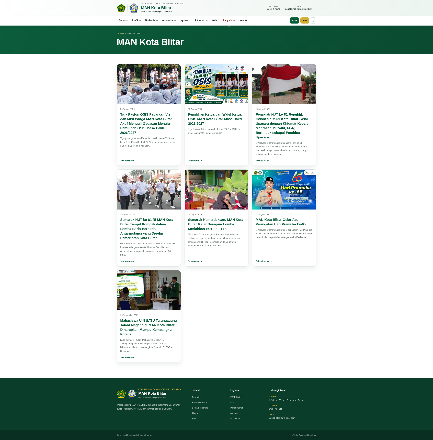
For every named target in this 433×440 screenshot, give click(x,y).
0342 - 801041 (275, 409)
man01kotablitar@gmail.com (282, 418)
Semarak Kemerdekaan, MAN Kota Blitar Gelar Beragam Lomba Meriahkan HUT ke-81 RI (215, 224)
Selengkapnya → (128, 160)
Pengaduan (229, 20)
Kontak (243, 20)
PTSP (294, 20)
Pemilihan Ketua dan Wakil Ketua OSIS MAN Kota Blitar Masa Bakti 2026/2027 (215, 119)
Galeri (215, 20)
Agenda (234, 413)
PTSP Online (236, 397)
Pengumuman (236, 408)
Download (235, 418)
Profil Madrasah (199, 402)
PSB (305, 20)
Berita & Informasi (200, 408)
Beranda (123, 20)
